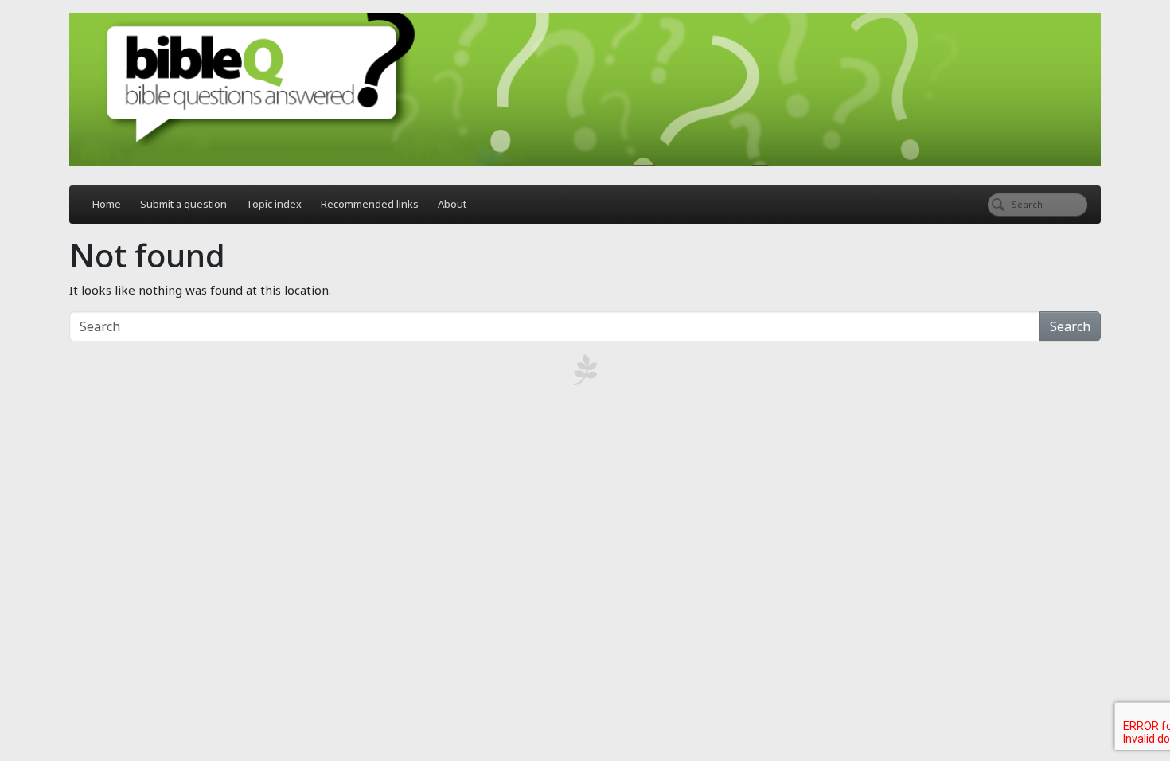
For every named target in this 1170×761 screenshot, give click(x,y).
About (452, 204)
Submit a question (183, 204)
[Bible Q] (585, 89)
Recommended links (370, 204)
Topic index (274, 204)
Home (106, 204)
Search (1070, 326)
